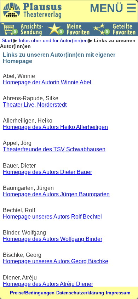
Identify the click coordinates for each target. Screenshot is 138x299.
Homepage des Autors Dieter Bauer (47, 172)
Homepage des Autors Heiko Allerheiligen (55, 127)
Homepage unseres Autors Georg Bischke (55, 261)
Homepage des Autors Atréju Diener (48, 284)
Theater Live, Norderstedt (35, 105)
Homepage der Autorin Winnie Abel (47, 82)
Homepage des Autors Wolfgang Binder (52, 239)
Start (7, 40)
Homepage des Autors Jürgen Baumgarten (56, 194)
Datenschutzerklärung (80, 292)
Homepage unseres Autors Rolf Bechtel (52, 217)
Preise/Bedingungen (32, 292)
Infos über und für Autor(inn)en (53, 40)
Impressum (118, 292)
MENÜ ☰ (113, 8)
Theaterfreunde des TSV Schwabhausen (54, 149)
